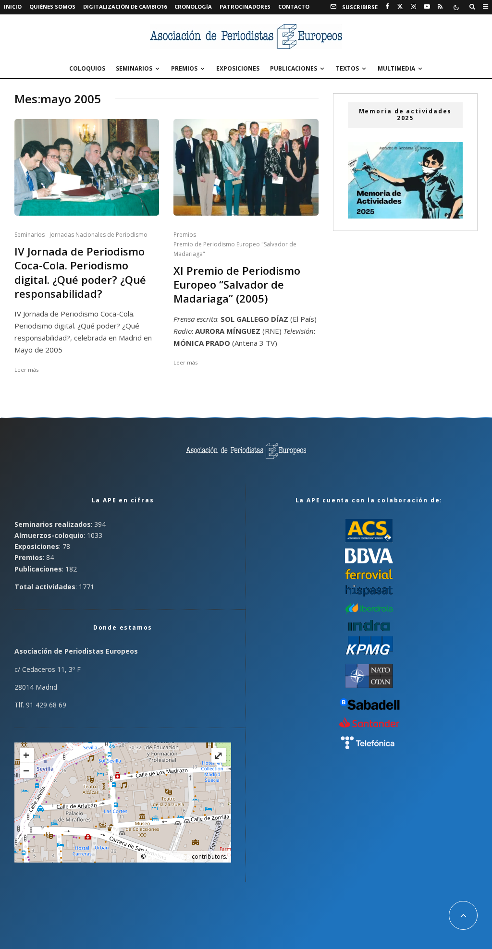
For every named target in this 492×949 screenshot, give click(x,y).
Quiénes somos (52, 6)
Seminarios (134, 68)
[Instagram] (413, 7)
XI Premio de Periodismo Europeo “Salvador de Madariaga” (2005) (236, 285)
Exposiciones (237, 68)
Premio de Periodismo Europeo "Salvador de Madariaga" (234, 249)
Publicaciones (293, 68)
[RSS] (440, 7)
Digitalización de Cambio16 (125, 6)
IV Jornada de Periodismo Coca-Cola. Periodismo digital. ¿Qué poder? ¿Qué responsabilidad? (80, 272)
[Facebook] (387, 7)
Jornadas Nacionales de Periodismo (98, 235)
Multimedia (396, 68)
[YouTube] (427, 7)
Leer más (26, 369)
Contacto (293, 6)
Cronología (193, 6)
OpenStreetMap (168, 856)
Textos (347, 68)
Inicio (13, 6)
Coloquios (87, 68)
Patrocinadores (245, 6)
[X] (400, 7)
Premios (184, 68)
